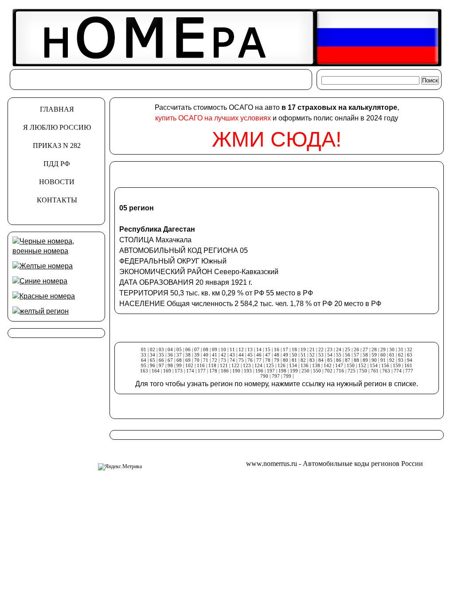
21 (312, 349)
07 (197, 349)
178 (213, 370)
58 (365, 354)
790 (264, 376)
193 (248, 370)
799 (287, 376)
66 (161, 360)
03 (161, 349)
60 (383, 354)
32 (409, 349)
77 (259, 360)
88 (356, 360)
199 (294, 370)
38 (188, 354)
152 (362, 365)
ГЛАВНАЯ (57, 109)
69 (188, 360)
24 (338, 349)
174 (190, 370)
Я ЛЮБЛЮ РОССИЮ (57, 127)
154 (374, 365)
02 (152, 349)
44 (241, 354)
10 (223, 349)
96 (152, 365)
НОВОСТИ (56, 182)
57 (356, 354)
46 (259, 354)
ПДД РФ (56, 163)
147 (339, 365)
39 (197, 354)
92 (392, 360)
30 (392, 349)
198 (282, 370)
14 (259, 349)
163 (144, 370)
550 (317, 370)
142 (328, 365)
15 (267, 349)
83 (312, 360)
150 (351, 365)
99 (179, 365)
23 (330, 349)
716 (340, 370)
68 (179, 360)
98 (170, 365)
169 (167, 370)
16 (276, 349)
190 (236, 370)
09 (214, 349)
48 (276, 354)
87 (347, 360)
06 (188, 349)
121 (224, 365)
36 (170, 354)
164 (156, 370)
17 (285, 349)
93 (400, 360)
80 (285, 360)
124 (258, 365)
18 (294, 349)
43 (232, 354)
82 (303, 360)
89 (365, 360)
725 (352, 370)
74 (232, 360)
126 (282, 365)
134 (293, 365)
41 (214, 354)
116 (201, 365)
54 (330, 354)
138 (316, 365)
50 (294, 354)
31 (400, 349)
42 (223, 354)
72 (214, 360)
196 (259, 370)
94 (409, 360)
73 (223, 360)
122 (235, 365)
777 (409, 370)
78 (267, 360)
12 (241, 349)
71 (205, 360)
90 (374, 360)
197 (271, 370)
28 (374, 349)
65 (152, 360)
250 (305, 370)
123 (247, 365)
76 (250, 360)
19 (303, 349)
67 (170, 360)
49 (285, 354)
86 (338, 360)
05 (179, 349)
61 (392, 354)
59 (374, 354)
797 (276, 376)
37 (179, 354)
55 (338, 354)
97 (161, 365)
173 (179, 370)
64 (143, 360)
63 (409, 354)
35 (161, 354)
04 (170, 349)
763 (386, 370)
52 (312, 354)
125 (270, 365)
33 (143, 354)
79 (276, 360)
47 (267, 354)
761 (375, 370)
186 (225, 370)
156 (385, 365)
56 (347, 354)
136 (305, 365)
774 (398, 370)
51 (303, 354)
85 (330, 360)
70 (197, 360)
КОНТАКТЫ (57, 200)
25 (347, 349)
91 (383, 360)
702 (329, 370)
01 (143, 349)
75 (241, 360)
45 (250, 354)
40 (205, 354)
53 (321, 354)
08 (205, 349)
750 (363, 370)
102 (189, 365)
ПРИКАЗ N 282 (57, 145)
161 (408, 365)
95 (143, 365)
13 (250, 349)
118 (212, 365)
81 (294, 360)
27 (365, 349)
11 (232, 349)
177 (202, 370)
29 (383, 349)
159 (397, 365)
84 (321, 360)
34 (152, 354)
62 (400, 354)
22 (321, 349)
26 (356, 349)
